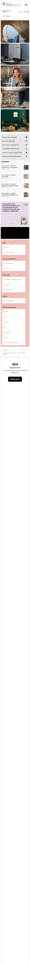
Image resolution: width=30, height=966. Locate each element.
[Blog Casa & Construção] (15, 120)
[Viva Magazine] (15, 76)
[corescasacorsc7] (26, 184)
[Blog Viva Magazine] (15, 98)
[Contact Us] (25, 233)
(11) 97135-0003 (9, 236)
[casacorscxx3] (26, 193)
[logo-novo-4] (11, 3)
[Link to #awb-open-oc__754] (26, 4)
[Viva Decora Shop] (15, 54)
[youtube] (27, 11)
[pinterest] (24, 11)
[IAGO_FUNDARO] (26, 175)
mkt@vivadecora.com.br (12, 234)
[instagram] (21, 11)
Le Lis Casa (5, 176)
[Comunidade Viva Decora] (15, 31)
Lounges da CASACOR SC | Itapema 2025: (13, 195)
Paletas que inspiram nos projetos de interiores (15, 185)
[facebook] (19, 11)
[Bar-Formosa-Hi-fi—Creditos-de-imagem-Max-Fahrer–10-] (26, 165)
